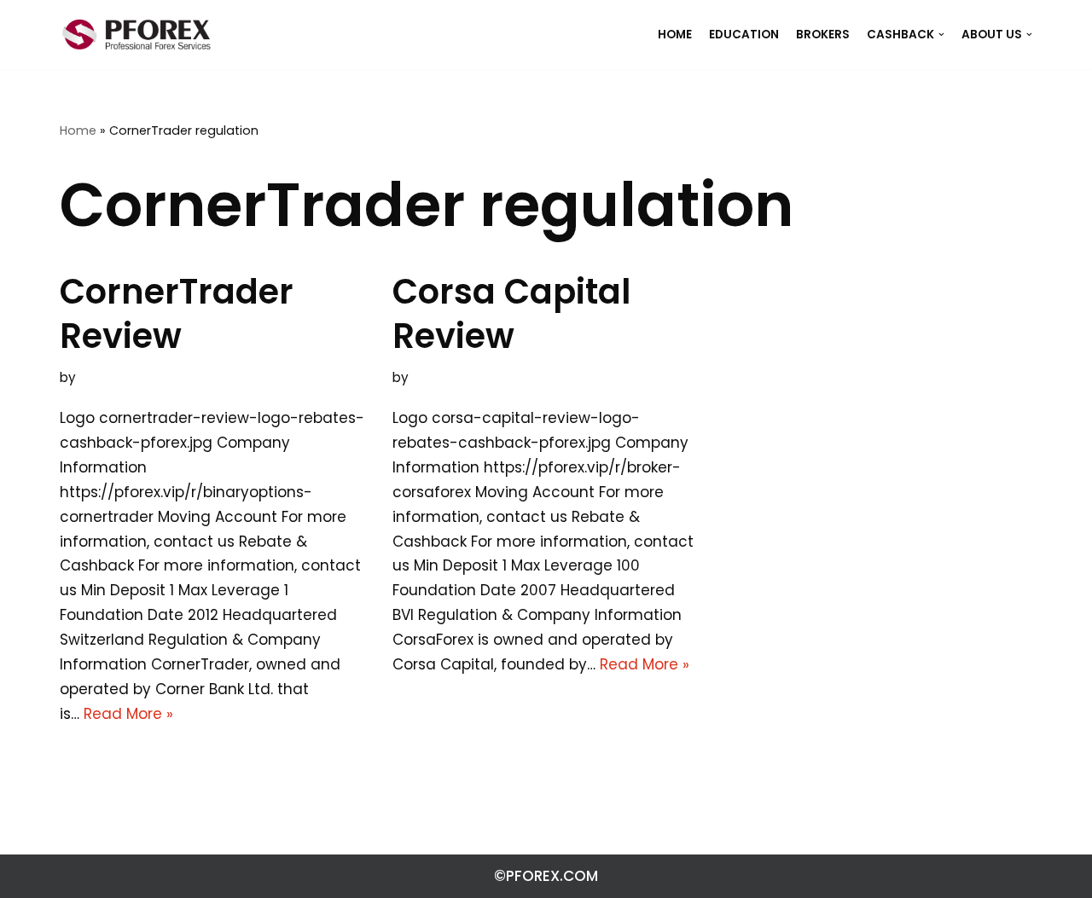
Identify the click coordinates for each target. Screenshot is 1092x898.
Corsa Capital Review (511, 314)
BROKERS (823, 34)
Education (744, 34)
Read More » (128, 714)
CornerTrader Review (176, 314)
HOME (675, 34)
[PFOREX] (136, 34)
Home (78, 130)
